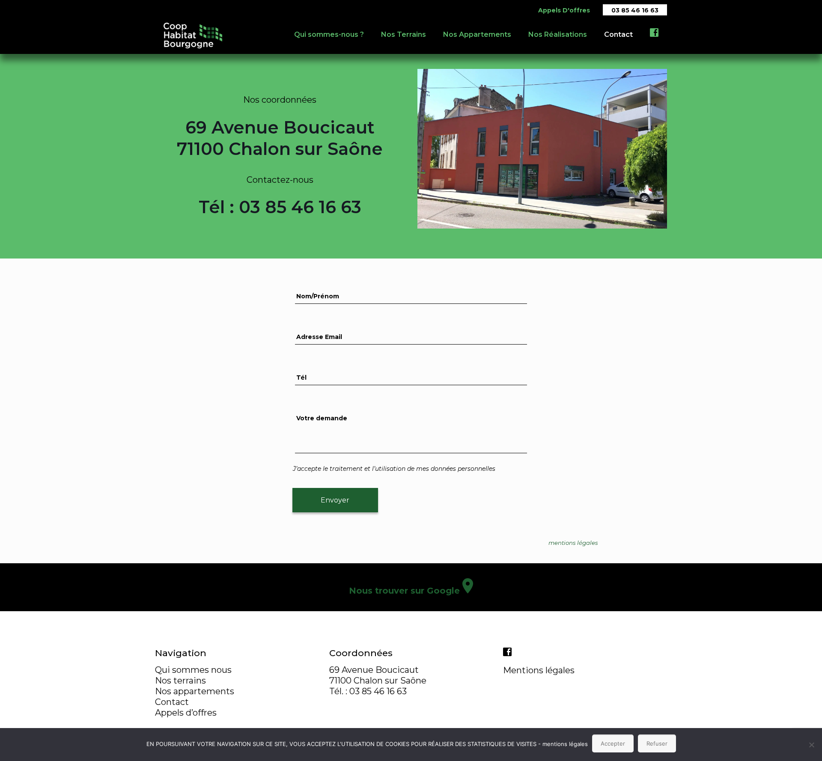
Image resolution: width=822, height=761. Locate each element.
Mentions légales (539, 670)
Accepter (613, 743)
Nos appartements (194, 691)
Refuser (656, 743)
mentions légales (565, 743)
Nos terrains (180, 680)
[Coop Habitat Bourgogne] (193, 34)
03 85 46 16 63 (634, 10)
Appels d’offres (186, 712)
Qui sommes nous (193, 670)
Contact (172, 702)
